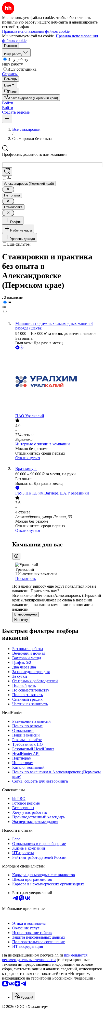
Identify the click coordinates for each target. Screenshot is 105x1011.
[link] (10, 91)
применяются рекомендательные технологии (44, 957)
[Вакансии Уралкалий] (57, 382)
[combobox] (25, 159)
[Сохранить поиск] (7, 171)
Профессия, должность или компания (34, 154)
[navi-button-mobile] (7, 119)
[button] (7, 103)
